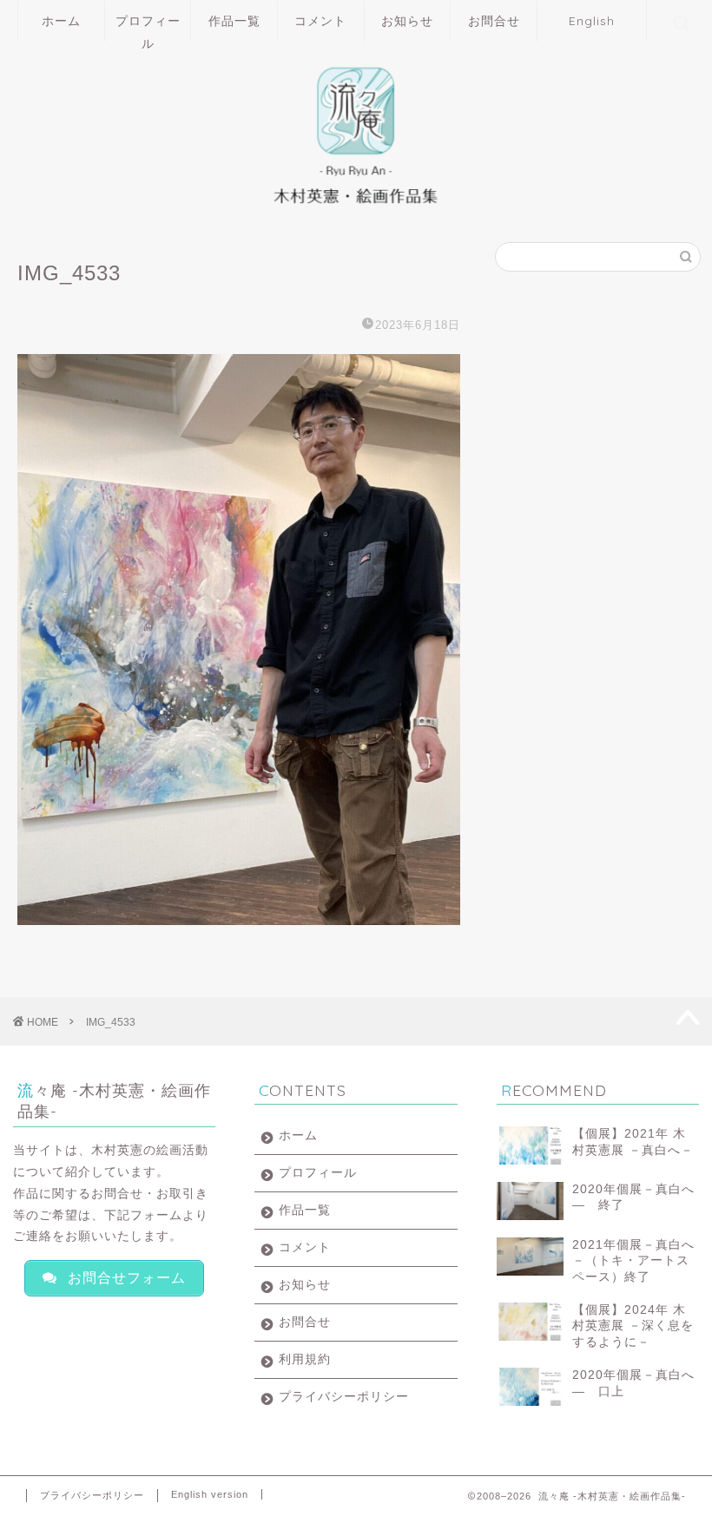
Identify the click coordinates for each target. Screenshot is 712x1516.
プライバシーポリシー (344, 1396)
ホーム (61, 21)
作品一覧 (234, 21)
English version (209, 1494)
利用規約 (305, 1359)
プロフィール (148, 27)
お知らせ (407, 21)
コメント (320, 21)
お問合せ (494, 21)
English (592, 21)
